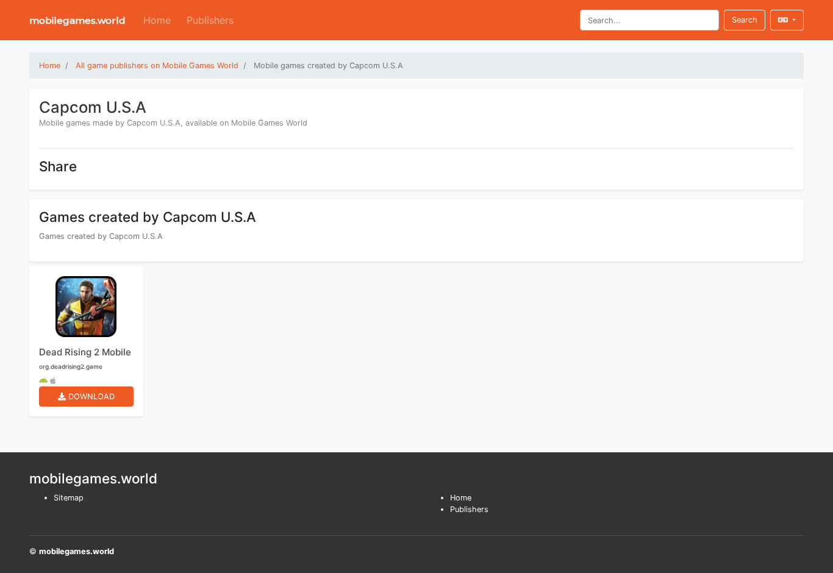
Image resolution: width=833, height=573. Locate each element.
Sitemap (69, 497)
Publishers (210, 20)
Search (744, 19)
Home (157, 20)
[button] (787, 20)
